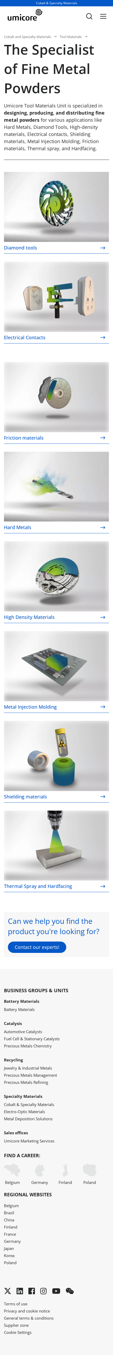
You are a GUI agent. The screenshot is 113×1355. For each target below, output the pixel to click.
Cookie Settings (18, 1332)
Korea (9, 1255)
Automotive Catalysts (23, 1031)
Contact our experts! (37, 947)
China (9, 1219)
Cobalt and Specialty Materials (27, 36)
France (10, 1234)
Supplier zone (16, 1325)
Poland (89, 1182)
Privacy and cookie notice (27, 1311)
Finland (65, 1182)
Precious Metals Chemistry (28, 1045)
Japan (9, 1248)
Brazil (9, 1212)
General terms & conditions (29, 1318)
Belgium (12, 1182)
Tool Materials (71, 36)
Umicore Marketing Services (29, 1141)
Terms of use (15, 1303)
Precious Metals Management (30, 1075)
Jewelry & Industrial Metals (28, 1068)
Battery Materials (19, 1009)
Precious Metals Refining (26, 1082)
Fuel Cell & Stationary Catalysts (32, 1038)
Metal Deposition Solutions (28, 1118)
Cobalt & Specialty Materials (29, 1104)
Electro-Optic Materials (24, 1111)
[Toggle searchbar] (89, 16)
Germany (39, 1182)
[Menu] (103, 16)
